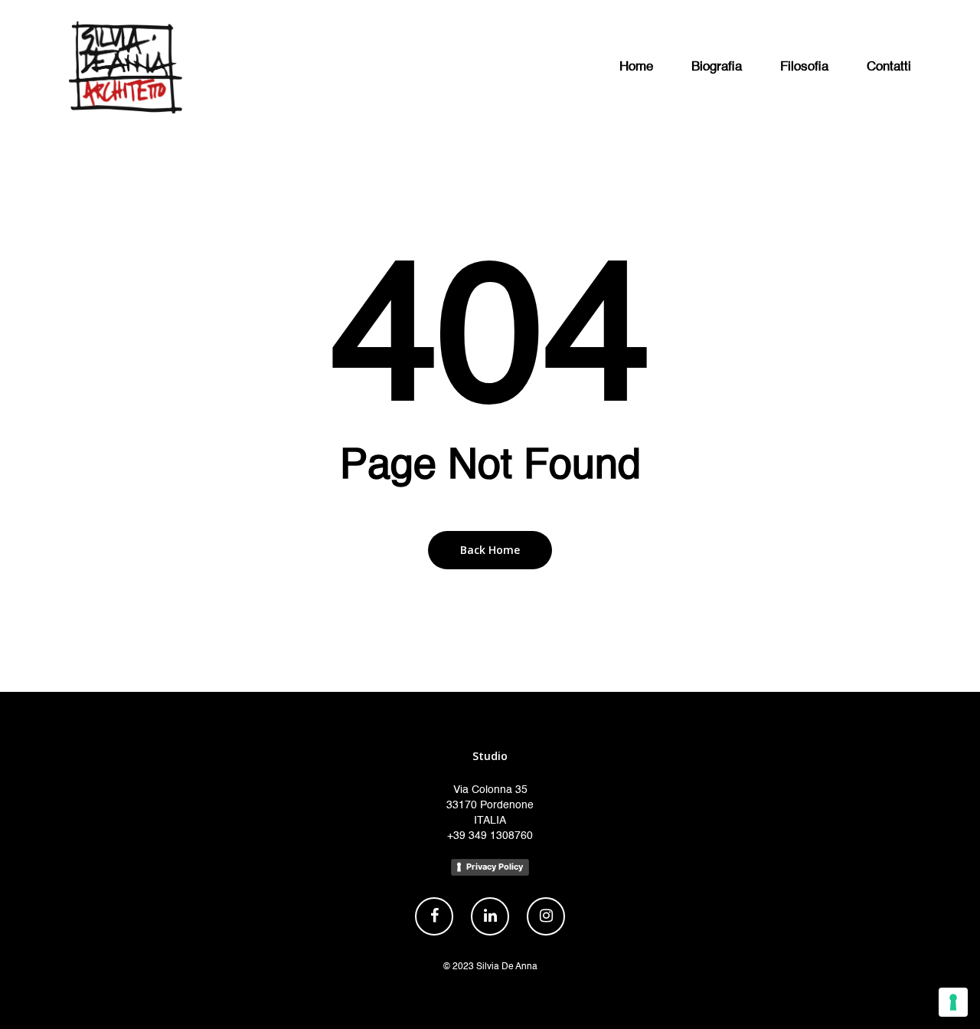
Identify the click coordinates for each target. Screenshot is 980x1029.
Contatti (889, 67)
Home (636, 67)
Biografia (716, 67)
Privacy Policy (494, 866)
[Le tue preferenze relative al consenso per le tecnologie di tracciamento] (953, 1002)
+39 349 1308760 (490, 836)
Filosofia (804, 67)
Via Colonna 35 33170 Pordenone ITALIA (490, 805)
